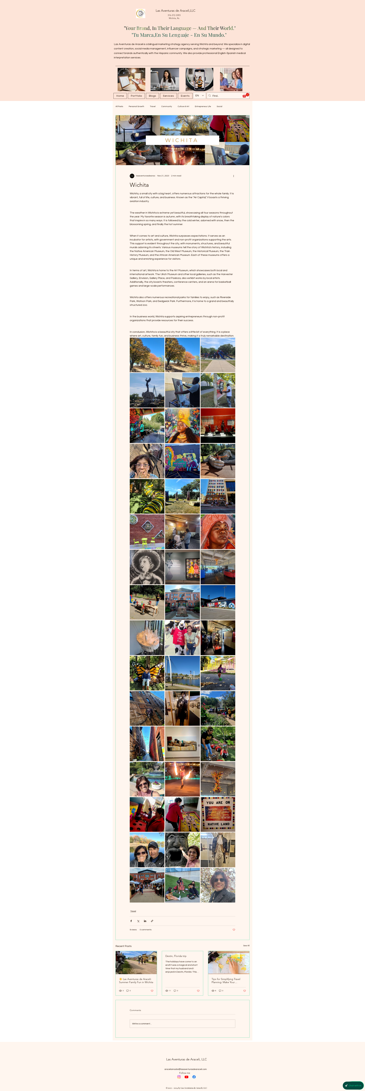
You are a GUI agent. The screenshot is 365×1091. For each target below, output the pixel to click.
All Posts (119, 106)
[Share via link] (152, 921)
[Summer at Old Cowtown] (136, 962)
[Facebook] (194, 1077)
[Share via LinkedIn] (145, 921)
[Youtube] (186, 1077)
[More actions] (233, 176)
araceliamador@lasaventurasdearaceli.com (185, 1069)
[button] (245, 95)
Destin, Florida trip (175, 956)
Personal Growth (136, 106)
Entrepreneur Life (203, 106)
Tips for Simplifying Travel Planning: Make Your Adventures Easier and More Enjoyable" (228, 981)
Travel (153, 106)
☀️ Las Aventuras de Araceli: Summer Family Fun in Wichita (136, 981)
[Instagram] (179, 1077)
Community (166, 106)
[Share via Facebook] (131, 921)
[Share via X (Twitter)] (138, 921)
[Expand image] (147, 355)
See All (246, 946)
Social (219, 106)
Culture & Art (183, 106)
